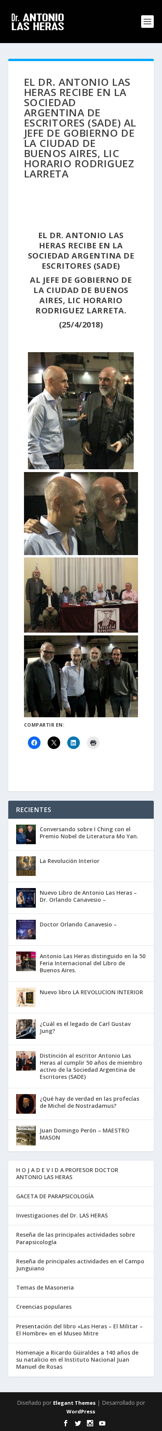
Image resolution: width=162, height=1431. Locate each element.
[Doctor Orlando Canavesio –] (26, 929)
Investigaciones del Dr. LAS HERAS (62, 1215)
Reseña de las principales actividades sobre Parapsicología (75, 1238)
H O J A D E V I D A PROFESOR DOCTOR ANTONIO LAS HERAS (67, 1173)
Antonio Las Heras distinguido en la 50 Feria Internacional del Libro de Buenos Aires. (92, 963)
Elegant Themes (74, 1402)
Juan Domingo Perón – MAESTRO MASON (84, 1134)
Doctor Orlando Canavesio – (78, 924)
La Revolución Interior (69, 861)
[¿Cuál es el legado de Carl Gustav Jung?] (26, 1029)
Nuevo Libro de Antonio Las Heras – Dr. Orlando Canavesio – (88, 896)
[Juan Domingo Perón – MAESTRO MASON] (26, 1135)
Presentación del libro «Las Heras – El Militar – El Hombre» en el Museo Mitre (79, 1329)
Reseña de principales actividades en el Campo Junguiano (80, 1264)
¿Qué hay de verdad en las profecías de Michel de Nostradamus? (89, 1102)
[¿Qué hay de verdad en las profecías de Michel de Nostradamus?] (26, 1104)
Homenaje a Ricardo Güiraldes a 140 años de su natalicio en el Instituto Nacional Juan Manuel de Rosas (77, 1359)
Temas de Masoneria (45, 1287)
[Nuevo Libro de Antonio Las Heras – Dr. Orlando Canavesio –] (26, 898)
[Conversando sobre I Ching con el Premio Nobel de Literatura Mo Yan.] (26, 834)
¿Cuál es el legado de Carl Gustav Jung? (85, 1027)
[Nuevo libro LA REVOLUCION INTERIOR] (26, 997)
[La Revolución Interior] (26, 866)
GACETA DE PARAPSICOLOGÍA (55, 1196)
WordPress (80, 1411)
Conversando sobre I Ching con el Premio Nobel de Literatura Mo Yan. (89, 832)
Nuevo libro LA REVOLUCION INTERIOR (91, 992)
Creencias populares (44, 1306)
